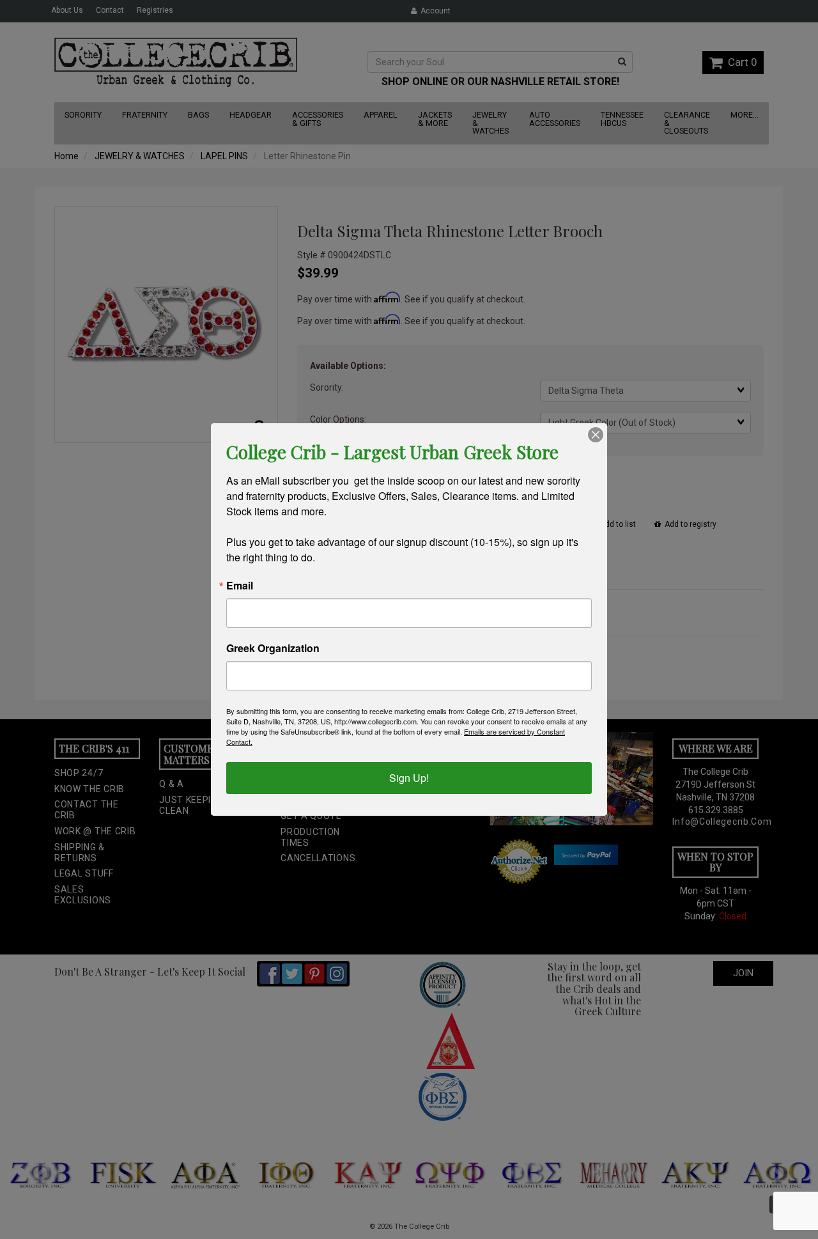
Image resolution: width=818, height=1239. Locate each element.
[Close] (595, 434)
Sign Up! (409, 777)
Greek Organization (273, 648)
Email (239, 586)
